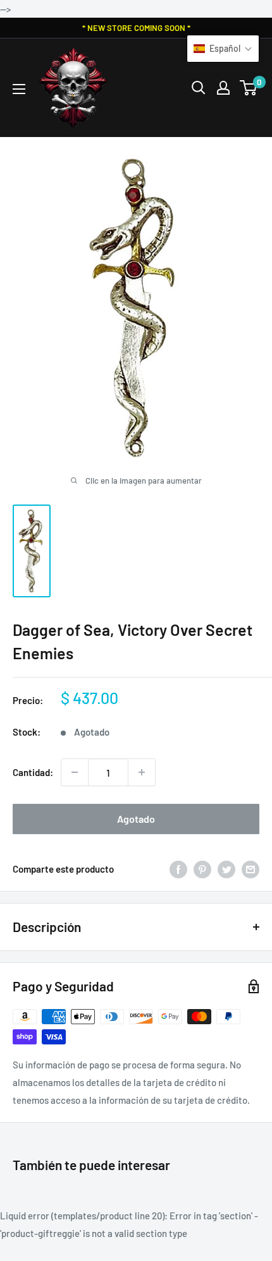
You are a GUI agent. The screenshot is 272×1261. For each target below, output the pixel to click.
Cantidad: (33, 772)
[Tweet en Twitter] (226, 868)
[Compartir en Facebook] (178, 868)
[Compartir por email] (250, 868)
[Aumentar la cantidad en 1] (141, 772)
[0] (249, 87)
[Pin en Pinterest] (202, 868)
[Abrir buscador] (199, 88)
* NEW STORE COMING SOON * (136, 28)
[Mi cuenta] (223, 88)
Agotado (136, 819)
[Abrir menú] (19, 89)
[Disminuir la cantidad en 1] (74, 772)
